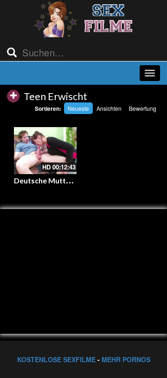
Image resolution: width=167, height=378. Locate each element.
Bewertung (142, 108)
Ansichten (109, 108)
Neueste (78, 108)
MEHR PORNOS (126, 359)
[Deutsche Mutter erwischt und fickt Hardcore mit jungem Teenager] (45, 150)
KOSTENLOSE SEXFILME (56, 359)
